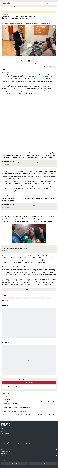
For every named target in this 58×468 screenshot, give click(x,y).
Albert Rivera (19, 298)
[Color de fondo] (36, 60)
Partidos (31, 9)
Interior (45, 9)
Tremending (12, 6)
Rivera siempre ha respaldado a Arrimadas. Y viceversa (16, 279)
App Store (44, 463)
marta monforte (5, 164)
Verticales (3, 449)
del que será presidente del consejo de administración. (16, 270)
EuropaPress (4, 250)
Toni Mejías (7, 399)
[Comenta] (25, 60)
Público (4, 69)
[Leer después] (29, 60)
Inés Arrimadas (26, 298)
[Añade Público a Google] (2, 443)
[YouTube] (18, 443)
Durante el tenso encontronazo (10, 255)
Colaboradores (4, 453)
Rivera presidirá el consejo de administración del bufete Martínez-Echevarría (20, 205)
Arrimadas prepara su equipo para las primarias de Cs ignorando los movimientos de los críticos (24, 162)
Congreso (36, 9)
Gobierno (26, 9)
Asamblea (43, 298)
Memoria (38, 6)
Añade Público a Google (50, 66)
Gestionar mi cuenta (6, 428)
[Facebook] (7, 443)
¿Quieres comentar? (29, 382)
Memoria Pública (51, 9)
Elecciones (4, 298)
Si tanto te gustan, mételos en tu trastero (14, 397)
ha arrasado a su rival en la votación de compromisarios (39, 76)
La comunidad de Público (7, 435)
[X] (10, 443)
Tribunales (41, 9)
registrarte (47, 386)
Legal (2, 455)
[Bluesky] (13, 443)
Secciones (3, 447)
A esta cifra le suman (39, 175)
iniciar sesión (41, 386)
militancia (48, 298)
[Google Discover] (5, 443)
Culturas (42, 6)
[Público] (27, 3)
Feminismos (25, 6)
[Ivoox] (32, 443)
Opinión (7, 6)
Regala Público (5, 433)
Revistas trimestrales (5, 451)
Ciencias (47, 6)
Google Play (15, 463)
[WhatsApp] (29, 443)
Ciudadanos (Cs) (11, 298)
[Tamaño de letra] (32, 60)
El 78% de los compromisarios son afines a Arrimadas (14, 248)
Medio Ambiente (32, 6)
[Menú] (1, 3)
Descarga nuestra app (5, 460)
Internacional (18, 6)
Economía (52, 6)
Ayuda (3, 436)
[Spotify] (26, 443)
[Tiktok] (21, 443)
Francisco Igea (5, 300)
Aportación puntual (6, 431)
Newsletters (4, 430)
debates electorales (35, 298)
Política (3, 6)
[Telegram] (24, 443)
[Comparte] (21, 60)
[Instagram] (15, 443)
